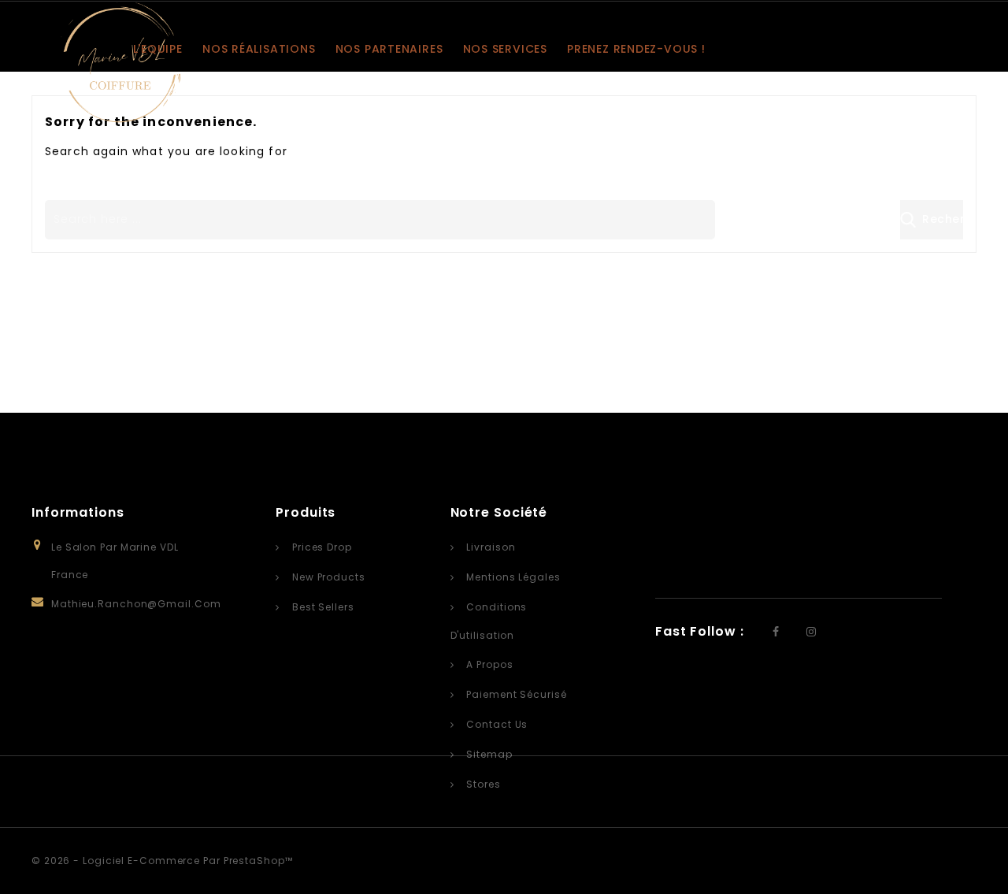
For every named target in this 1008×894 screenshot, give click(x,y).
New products (327, 577)
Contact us (495, 724)
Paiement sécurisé (514, 694)
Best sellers (321, 607)
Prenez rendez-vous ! (636, 49)
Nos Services (505, 49)
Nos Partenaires (389, 49)
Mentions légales (511, 577)
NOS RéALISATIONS (258, 49)
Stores (481, 784)
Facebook (777, 634)
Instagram (813, 634)
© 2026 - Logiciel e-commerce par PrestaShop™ (162, 860)
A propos (488, 664)
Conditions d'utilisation (489, 621)
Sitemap (487, 754)
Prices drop (320, 547)
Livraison (489, 547)
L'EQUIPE (158, 49)
